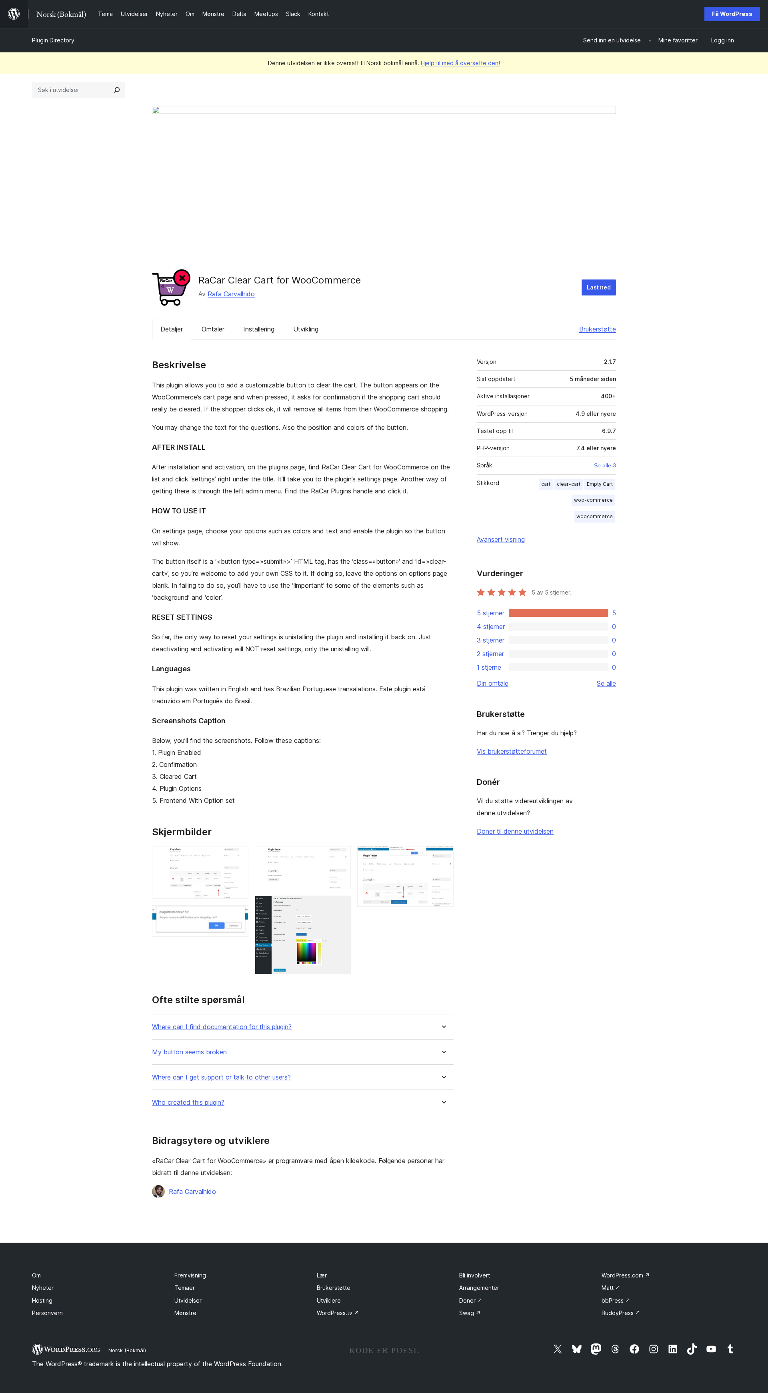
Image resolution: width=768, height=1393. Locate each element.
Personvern (47, 1312)
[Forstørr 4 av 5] (340, 906)
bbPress (616, 1300)
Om (36, 1275)
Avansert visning (501, 539)
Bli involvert (474, 1275)
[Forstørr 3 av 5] (340, 857)
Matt (611, 1287)
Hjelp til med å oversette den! (460, 63)
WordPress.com (626, 1275)
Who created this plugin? (188, 1102)
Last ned (599, 287)
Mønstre (185, 1312)
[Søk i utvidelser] (117, 90)
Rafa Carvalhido (231, 294)
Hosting (42, 1300)
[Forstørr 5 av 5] (443, 857)
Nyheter (43, 1287)
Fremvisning (190, 1275)
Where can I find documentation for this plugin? (222, 1027)
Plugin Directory (53, 40)
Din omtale (492, 683)
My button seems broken (189, 1052)
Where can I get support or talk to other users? (221, 1077)
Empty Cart (600, 484)
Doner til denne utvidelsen (515, 831)
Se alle (606, 683)
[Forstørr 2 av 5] (238, 916)
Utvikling (305, 329)
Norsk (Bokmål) (127, 1350)
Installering (258, 329)
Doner (470, 1300)
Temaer (184, 1287)
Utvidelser (188, 1300)
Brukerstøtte (597, 329)
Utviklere (329, 1300)
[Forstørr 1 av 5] (238, 857)
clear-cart (568, 484)
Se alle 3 (605, 465)
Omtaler (213, 329)
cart (545, 484)
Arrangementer (479, 1287)
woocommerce (594, 516)
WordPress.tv (338, 1312)
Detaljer (171, 329)
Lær (322, 1275)
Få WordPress (732, 13)
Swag (470, 1312)
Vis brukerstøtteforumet (512, 751)
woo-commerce (593, 500)
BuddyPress (621, 1312)
